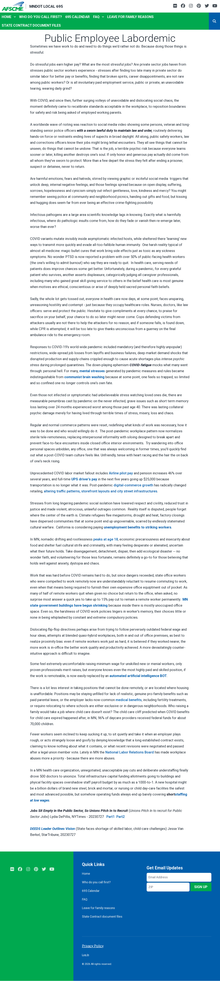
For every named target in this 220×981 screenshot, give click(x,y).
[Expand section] (14, 17)
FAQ (96, 17)
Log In (85, 954)
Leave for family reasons (130, 17)
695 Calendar (77, 17)
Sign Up (200, 887)
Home (6, 17)
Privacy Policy (92, 946)
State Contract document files (31, 25)
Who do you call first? (40, 17)
